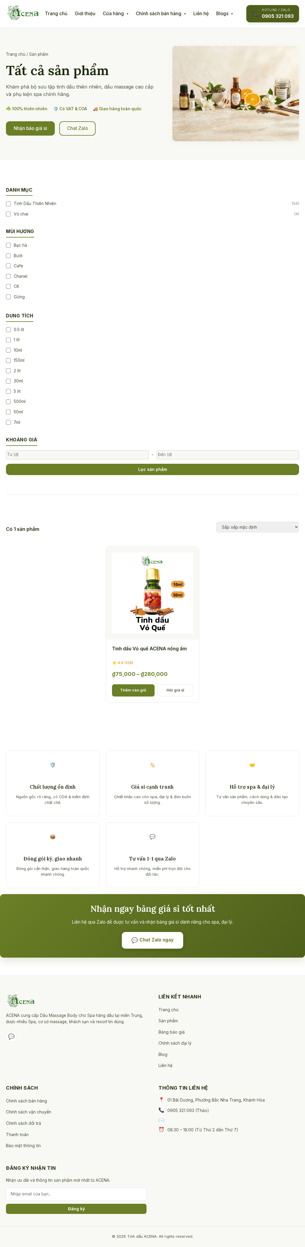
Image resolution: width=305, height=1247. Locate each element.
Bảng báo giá (171, 1031)
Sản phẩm (168, 1020)
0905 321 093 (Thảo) (188, 1110)
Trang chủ (56, 13)
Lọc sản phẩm (152, 469)
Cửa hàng (113, 13)
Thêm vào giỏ (133, 690)
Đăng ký (76, 1208)
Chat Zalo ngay (152, 940)
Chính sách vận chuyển (28, 1111)
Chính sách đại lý (175, 1043)
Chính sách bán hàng (158, 13)
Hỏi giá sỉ (175, 690)
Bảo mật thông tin (23, 1145)
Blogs (222, 13)
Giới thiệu (85, 13)
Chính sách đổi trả (23, 1123)
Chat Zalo (77, 128)
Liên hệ (201, 13)
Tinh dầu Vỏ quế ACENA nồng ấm (149, 649)
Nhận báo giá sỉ (30, 128)
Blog (162, 1054)
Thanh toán (17, 1134)
